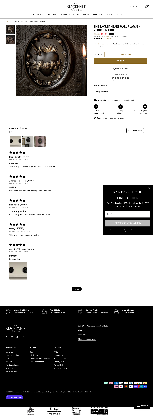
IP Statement (11, 368)
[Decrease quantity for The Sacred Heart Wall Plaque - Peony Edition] (95, 54)
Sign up (101, 44)
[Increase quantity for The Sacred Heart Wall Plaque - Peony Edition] (101, 54)
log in (109, 44)
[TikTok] (24, 337)
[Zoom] (82, 29)
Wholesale (34, 355)
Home (8, 21)
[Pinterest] (18, 337)
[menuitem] (38, 14)
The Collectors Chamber (40, 359)
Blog (7, 359)
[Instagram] (13, 337)
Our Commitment (12, 365)
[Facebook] (8, 337)
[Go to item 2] (27, 141)
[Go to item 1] (15, 141)
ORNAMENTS (66, 15)
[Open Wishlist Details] (142, 6)
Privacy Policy (60, 362)
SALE (118, 15)
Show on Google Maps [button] (87, 339)
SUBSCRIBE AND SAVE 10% (128, 223)
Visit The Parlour (13, 355)
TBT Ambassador (37, 362)
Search (33, 352)
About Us (9, 352)
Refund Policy (59, 365)
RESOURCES (34, 347)
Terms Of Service (61, 368)
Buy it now (120, 61)
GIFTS (108, 15)
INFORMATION (11, 347)
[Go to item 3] (40, 141)
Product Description (101, 86)
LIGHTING (52, 15)
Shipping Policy (60, 359)
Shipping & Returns (101, 92)
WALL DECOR (82, 15)
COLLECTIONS (37, 15)
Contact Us (58, 355)
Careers (9, 362)
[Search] (137, 6)
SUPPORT (57, 347)
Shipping (107, 36)
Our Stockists (11, 372)
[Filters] (128, 130)
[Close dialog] (149, 188)
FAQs (56, 352)
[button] (18, 271)
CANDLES (97, 15)
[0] (145, 6)
